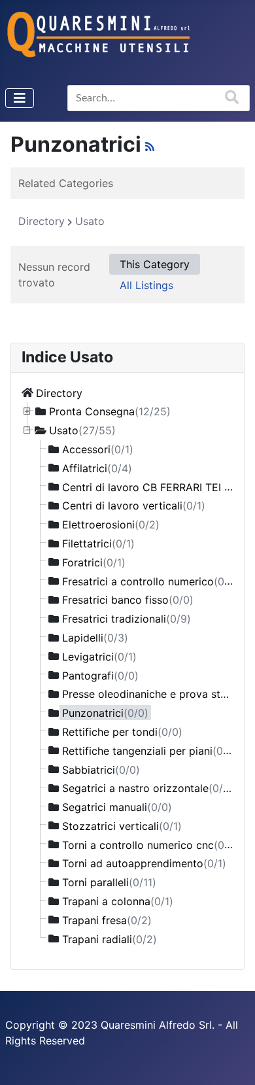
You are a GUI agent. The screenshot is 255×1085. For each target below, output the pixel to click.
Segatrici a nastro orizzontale (147, 788)
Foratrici (94, 561)
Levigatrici (99, 656)
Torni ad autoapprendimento (144, 863)
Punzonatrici (105, 712)
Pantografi (100, 674)
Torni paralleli (109, 882)
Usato (82, 430)
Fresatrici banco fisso (128, 599)
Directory (59, 392)
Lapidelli (95, 637)
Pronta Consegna (110, 411)
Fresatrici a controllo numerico (150, 580)
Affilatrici (97, 467)
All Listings (146, 285)
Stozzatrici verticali (122, 825)
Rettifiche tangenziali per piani (149, 750)
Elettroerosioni (111, 524)
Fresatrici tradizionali (126, 618)
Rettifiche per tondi (122, 731)
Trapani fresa (107, 919)
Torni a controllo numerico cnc (150, 844)
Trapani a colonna (117, 901)
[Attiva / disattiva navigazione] (19, 98)
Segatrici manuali (117, 807)
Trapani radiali (109, 938)
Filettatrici (98, 543)
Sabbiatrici (101, 769)
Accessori (97, 449)
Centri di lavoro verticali (133, 505)
